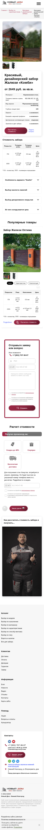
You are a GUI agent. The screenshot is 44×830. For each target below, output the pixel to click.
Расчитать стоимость (28, 322)
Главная (4, 10)
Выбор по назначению (9, 621)
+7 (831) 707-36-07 (20, 355)
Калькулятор (6, 722)
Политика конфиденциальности (13, 819)
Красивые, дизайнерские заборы (27, 11)
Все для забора (7, 642)
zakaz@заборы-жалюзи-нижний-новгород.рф (21, 765)
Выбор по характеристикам (14, 11)
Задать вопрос (31, 130)
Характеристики (20, 283)
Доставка (4, 656)
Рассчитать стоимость (12, 130)
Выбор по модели (8, 618)
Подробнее (18, 827)
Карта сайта (5, 701)
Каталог (4, 613)
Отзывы (4, 694)
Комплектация (33, 283)
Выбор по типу (6, 635)
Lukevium (18, 817)
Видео (3, 691)
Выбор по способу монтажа (11, 632)
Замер (3, 670)
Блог (3, 684)
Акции (3, 716)
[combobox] (12, 367)
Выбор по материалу (9, 625)
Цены (10, 283)
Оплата (4, 660)
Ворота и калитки (7, 638)
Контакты (4, 698)
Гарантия (4, 666)
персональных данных (28, 490)
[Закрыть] (39, 825)
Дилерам (4, 663)
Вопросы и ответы (8, 719)
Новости (4, 688)
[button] (4, 222)
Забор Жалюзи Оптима (17, 230)
